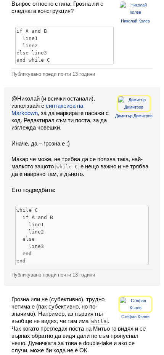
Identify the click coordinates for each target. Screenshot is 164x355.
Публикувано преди (53, 74)
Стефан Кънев (135, 316)
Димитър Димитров (134, 116)
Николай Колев (135, 21)
